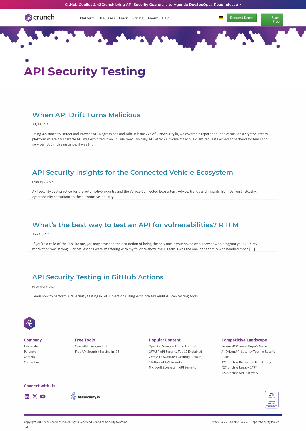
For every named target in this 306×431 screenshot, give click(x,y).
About (153, 18)
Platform (87, 18)
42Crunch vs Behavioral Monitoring (246, 362)
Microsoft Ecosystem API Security (172, 367)
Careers (29, 357)
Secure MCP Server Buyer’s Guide (244, 346)
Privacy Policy (218, 422)
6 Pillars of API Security (165, 362)
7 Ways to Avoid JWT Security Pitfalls (175, 357)
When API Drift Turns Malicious (86, 115)
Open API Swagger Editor (93, 346)
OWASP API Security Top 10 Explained (175, 351)
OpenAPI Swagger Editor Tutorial (172, 346)
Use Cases (107, 18)
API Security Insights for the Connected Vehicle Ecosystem (132, 172)
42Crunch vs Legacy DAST (239, 367)
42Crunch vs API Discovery (239, 373)
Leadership (32, 346)
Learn (123, 18)
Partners (30, 351)
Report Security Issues (265, 422)
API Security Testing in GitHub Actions (97, 277)
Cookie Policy (238, 422)
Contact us (31, 362)
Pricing (137, 18)
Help (165, 18)
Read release (226, 4)
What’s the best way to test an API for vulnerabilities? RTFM (135, 225)
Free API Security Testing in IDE (97, 351)
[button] (27, 396)
